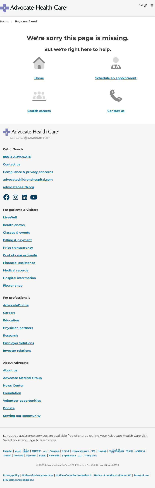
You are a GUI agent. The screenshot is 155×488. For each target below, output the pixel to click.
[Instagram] (15, 198)
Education (11, 320)
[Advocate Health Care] (34, 8)
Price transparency (18, 247)
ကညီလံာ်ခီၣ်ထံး (116, 451)
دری (45, 451)
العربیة (18, 451)
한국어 (129, 451)
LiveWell (10, 217)
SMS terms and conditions (18, 479)
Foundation (12, 393)
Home (4, 21)
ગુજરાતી (65, 451)
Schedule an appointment (115, 78)
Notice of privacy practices (37, 475)
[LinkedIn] (25, 198)
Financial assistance (19, 263)
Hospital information (19, 278)
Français (54, 451)
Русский (31, 455)
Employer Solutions (18, 343)
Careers (9, 313)
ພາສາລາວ (140, 451)
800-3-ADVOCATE (17, 157)
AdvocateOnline (16, 305)
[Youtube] (34, 198)
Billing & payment (17, 240)
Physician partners (18, 328)
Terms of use (141, 475)
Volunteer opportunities (22, 400)
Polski (7, 455)
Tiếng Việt (90, 455)
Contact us (116, 111)
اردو (80, 455)
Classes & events (16, 232)
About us (10, 370)
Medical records (15, 270)
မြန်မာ (26, 451)
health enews (14, 225)
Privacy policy (11, 475)
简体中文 (36, 451)
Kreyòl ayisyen (80, 451)
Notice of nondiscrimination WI (112, 475)
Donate (9, 408)
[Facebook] (6, 198)
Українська (69, 455)
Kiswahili (54, 455)
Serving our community (22, 416)
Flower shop (12, 285)
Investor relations (17, 350)
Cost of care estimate (20, 255)
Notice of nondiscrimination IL (74, 475)
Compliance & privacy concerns (28, 172)
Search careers (39, 111)
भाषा (93, 451)
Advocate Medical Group (22, 378)
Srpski (42, 455)
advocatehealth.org (18, 187)
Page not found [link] (26, 21)
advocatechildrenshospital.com (28, 179)
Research (10, 335)
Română (18, 455)
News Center (13, 385)
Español (7, 451)
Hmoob (102, 451)
